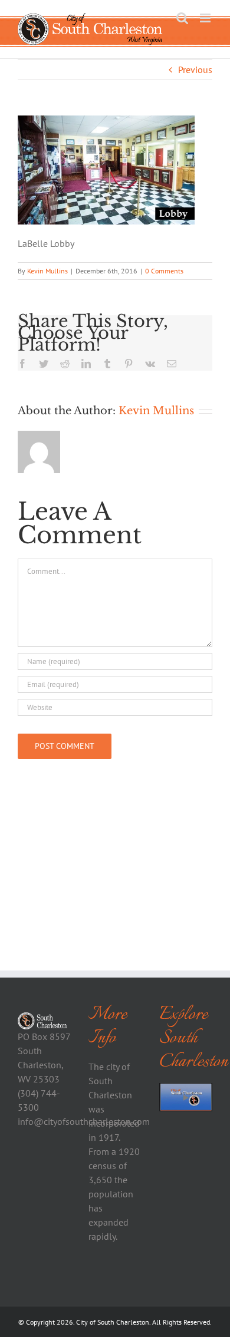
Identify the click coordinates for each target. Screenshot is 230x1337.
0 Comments (164, 270)
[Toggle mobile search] (182, 18)
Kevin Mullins (47, 270)
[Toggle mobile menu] (206, 18)
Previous (195, 69)
